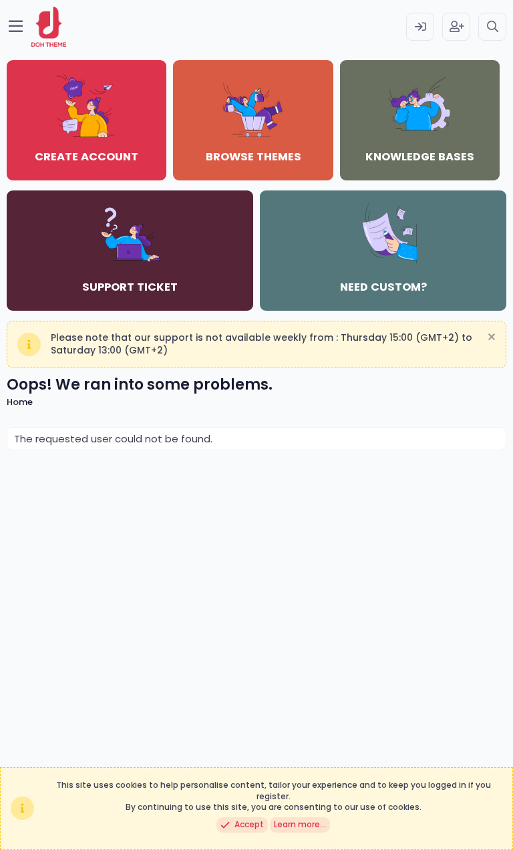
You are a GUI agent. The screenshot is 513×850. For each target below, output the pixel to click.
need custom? (383, 287)
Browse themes (253, 156)
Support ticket (130, 287)
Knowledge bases (419, 156)
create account (86, 156)
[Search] (492, 27)
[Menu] (15, 27)
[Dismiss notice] (490, 338)
